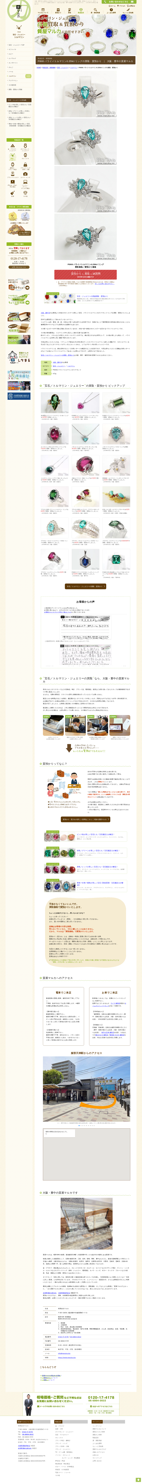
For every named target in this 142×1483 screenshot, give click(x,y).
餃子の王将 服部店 (108, 1032)
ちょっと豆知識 (128, 12)
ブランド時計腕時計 (62, 1440)
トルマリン (71, 366)
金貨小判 (59, 1429)
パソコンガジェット (62, 1455)
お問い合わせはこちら (119, 2)
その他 (25, 196)
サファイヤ (12, 49)
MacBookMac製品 (62, 1464)
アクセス (122, 6)
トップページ (97, 1426)
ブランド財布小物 (62, 1446)
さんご (11, 67)
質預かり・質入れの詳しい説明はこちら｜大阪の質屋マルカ (85, 819)
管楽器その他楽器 (62, 1469)
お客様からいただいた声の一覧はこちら (57, 612)
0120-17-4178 (63, 1337)
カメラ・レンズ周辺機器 (71, 1458)
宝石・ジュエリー (59, 366)
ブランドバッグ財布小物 (25, 168)
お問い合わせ (97, 1461)
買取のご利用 (97, 1435)
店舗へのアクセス (99, 1452)
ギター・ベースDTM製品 (64, 1466)
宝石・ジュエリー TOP (16, 45)
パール (11, 71)
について (50, 1378)
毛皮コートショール (62, 1472)
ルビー (11, 54)
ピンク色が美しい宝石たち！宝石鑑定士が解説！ (20, 105)
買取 (69, 12)
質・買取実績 (95, 12)
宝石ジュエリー (12, 159)
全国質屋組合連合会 (50, 1293)
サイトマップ (97, 1422)
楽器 (12, 196)
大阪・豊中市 (45, 313)
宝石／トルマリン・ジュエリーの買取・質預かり (57, 355)
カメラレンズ (25, 177)
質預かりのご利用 (99, 1432)
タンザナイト (13, 63)
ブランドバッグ (61, 1443)
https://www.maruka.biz (67, 1357)
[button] (49, 1092)
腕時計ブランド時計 (12, 168)
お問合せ (132, 6)
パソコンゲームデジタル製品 (25, 186)
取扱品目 (81, 12)
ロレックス (25, 158)
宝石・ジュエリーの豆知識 (17, 100)
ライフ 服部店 (115, 1003)
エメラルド (12, 58)
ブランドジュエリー (13, 177)
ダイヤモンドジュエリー (25, 149)
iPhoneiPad (60, 1461)
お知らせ (96, 1455)
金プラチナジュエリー (12, 149)
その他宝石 (12, 85)
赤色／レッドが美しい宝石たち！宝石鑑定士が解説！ (20, 118)
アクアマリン (13, 80)
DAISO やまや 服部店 (117, 1035)
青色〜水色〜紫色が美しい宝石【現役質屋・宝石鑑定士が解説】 (20, 125)
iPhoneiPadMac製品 (13, 186)
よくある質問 (111, 12)
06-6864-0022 (75, 1337)
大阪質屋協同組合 (64, 1293)
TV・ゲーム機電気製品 (64, 1452)
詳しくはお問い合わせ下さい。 (105, 284)
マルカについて (43, 12)
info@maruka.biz (64, 1353)
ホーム (113, 6)
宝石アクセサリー (62, 1435)
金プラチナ (59, 1426)
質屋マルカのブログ (99, 1449)
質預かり (58, 12)
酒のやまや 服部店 (101, 1035)
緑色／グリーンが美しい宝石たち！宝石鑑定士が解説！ (19, 112)
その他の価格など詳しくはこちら (24, 233)
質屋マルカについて (25, 1422)
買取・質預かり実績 (15, 89)
